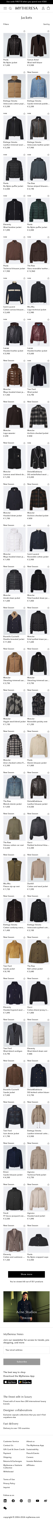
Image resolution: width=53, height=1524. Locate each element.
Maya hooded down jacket (15, 392)
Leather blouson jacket (37, 804)
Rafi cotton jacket (35, 969)
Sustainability (32, 1449)
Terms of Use (9, 1479)
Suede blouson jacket (12, 1175)
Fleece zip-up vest (11, 886)
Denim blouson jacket (37, 763)
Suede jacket (9, 969)
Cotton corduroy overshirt (14, 928)
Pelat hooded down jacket (38, 598)
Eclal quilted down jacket (38, 639)
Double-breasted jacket (13, 639)
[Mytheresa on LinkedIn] (5, 1500)
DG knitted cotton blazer (38, 1092)
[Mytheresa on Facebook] (13, 1500)
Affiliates (30, 1465)
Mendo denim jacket (12, 804)
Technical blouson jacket (14, 269)
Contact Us (8, 1445)
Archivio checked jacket (37, 433)
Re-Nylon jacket (10, 63)
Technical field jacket (36, 1175)
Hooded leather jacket (13, 351)
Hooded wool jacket (36, 1216)
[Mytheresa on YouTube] (37, 1500)
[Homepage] (26, 8)
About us (30, 1441)
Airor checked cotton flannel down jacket (21, 763)
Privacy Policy (9, 1483)
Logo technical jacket (36, 310)
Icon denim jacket (11, 1134)
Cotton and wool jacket (37, 886)
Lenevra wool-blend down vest (16, 475)
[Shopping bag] (48, 8)
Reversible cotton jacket (37, 557)
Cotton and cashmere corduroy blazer (20, 1257)
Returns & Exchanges (12, 1461)
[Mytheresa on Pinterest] (21, 1500)
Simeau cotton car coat (13, 845)
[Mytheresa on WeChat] (5, 1508)
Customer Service (11, 1441)
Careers (29, 1457)
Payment (7, 1453)
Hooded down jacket (12, 516)
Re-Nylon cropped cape (37, 1257)
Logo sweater (9, 433)
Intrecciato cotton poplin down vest (19, 104)
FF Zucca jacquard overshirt (15, 1216)
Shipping (7, 1457)
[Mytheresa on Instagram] (29, 1500)
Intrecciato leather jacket (38, 145)
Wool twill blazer (34, 63)
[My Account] (43, 8)
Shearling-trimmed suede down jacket (20, 681)
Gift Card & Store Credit (14, 1449)
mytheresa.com (33, 1517)
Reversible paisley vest (37, 722)
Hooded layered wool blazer (16, 1010)
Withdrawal (8, 1472)
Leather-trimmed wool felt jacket (17, 145)
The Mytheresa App (35, 1445)
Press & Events (32, 1453)
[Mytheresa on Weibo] (45, 1500)
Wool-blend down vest (37, 1051)
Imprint (6, 1487)
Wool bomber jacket (12, 227)
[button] (24, 31)
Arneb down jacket (11, 598)
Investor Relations (34, 1461)
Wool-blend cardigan (12, 1051)
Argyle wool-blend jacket (14, 722)
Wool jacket (32, 392)
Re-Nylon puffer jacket (13, 186)
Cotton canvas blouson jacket (16, 310)
